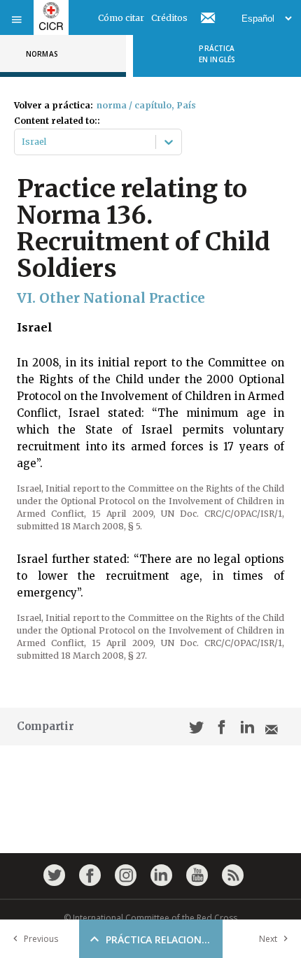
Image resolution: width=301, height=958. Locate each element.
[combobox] (23, 142)
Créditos (169, 18)
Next (268, 939)
